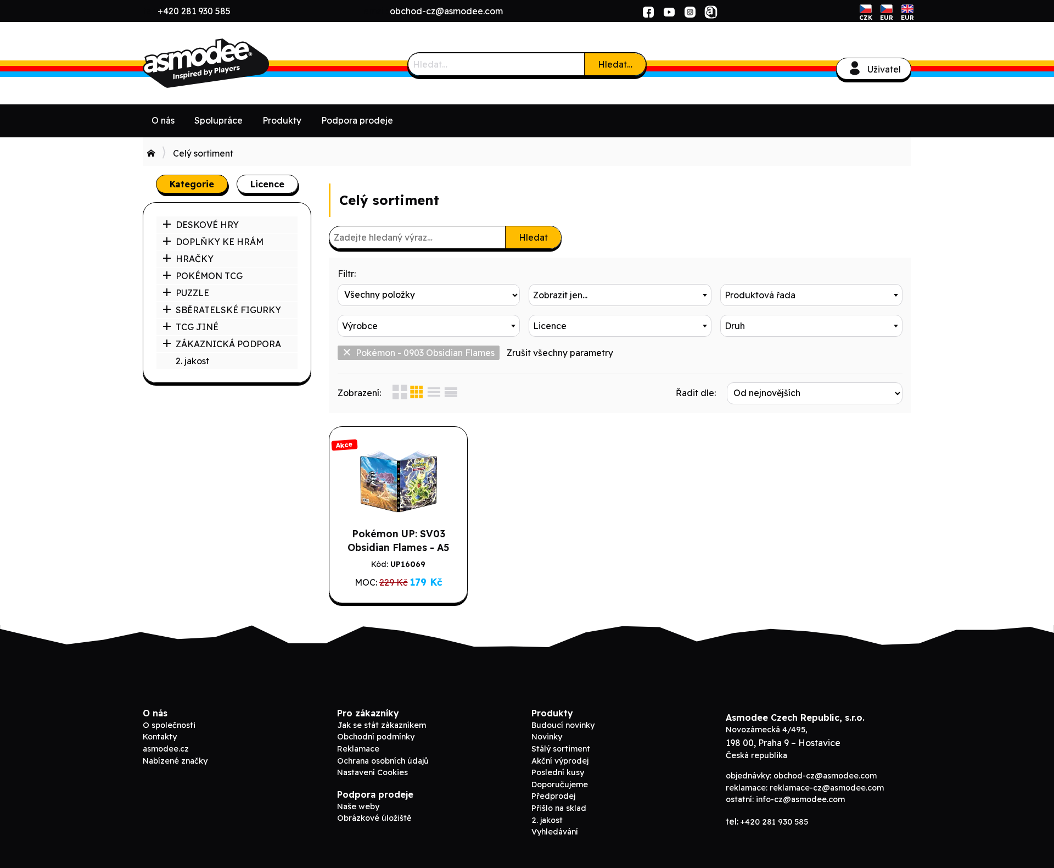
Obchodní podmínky (375, 737)
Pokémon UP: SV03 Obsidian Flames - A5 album (398, 547)
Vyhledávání (554, 832)
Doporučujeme (559, 784)
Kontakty (160, 737)
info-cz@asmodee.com (800, 799)
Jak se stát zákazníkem (381, 725)
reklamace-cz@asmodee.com (827, 788)
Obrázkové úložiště (374, 818)
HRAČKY (195, 258)
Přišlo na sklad (558, 808)
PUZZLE (192, 292)
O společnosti (169, 725)
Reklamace (358, 749)
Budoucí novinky (563, 725)
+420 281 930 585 (194, 10)
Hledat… (615, 64)
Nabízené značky (175, 761)
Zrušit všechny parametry (560, 352)
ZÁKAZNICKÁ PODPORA (228, 343)
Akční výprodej (559, 761)
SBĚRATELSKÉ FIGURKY (228, 309)
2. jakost (192, 360)
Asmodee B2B (225, 63)
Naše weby (358, 806)
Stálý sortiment (560, 749)
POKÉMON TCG (209, 275)
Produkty (281, 120)
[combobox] (619, 295)
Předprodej (553, 796)
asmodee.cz (166, 749)
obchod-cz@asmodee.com (446, 10)
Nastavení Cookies (372, 772)
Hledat (533, 237)
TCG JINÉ (197, 326)
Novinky (546, 737)
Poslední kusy (557, 772)
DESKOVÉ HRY (207, 224)
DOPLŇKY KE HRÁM (220, 241)
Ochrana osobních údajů (383, 761)
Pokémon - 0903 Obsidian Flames (425, 352)
